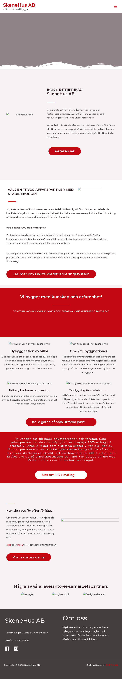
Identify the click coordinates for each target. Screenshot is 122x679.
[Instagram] (16, 648)
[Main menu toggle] (115, 6)
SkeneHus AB (19, 5)
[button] (8, 594)
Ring (8, 544)
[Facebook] (7, 648)
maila (20, 544)
